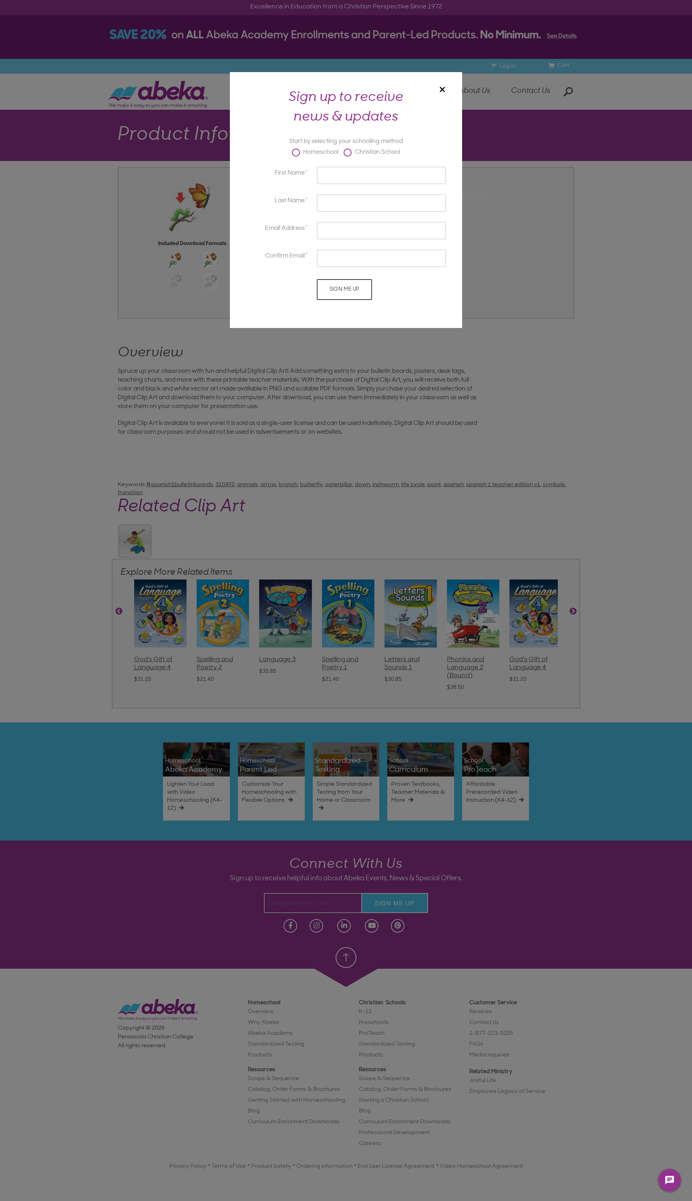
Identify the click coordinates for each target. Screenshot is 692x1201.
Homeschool (320, 152)
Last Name (290, 201)
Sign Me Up (345, 289)
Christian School (377, 152)
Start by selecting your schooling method (346, 142)
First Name (290, 173)
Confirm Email (285, 256)
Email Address (285, 228)
